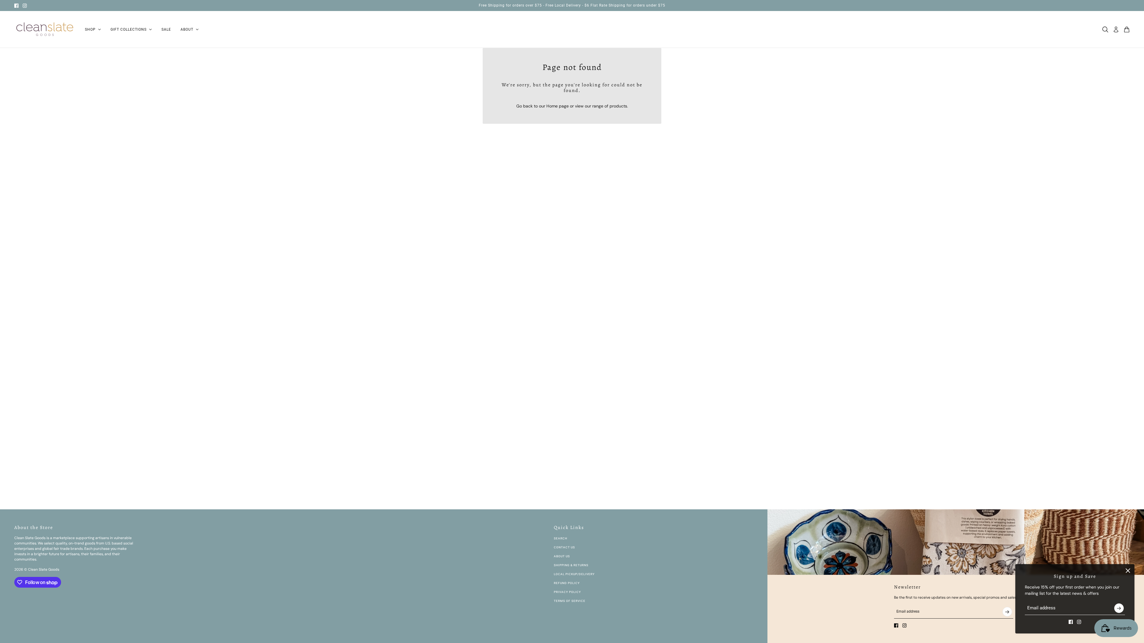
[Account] (1116, 29)
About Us (562, 556)
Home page (557, 106)
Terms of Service (569, 601)
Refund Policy (567, 583)
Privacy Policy (567, 592)
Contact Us (564, 547)
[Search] (1105, 29)
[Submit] (1119, 608)
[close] (1128, 571)
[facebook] (16, 5)
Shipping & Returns (571, 565)
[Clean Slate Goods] (44, 29)
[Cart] (1127, 29)
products (618, 106)
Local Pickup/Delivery (574, 574)
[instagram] (24, 5)
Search (560, 538)
